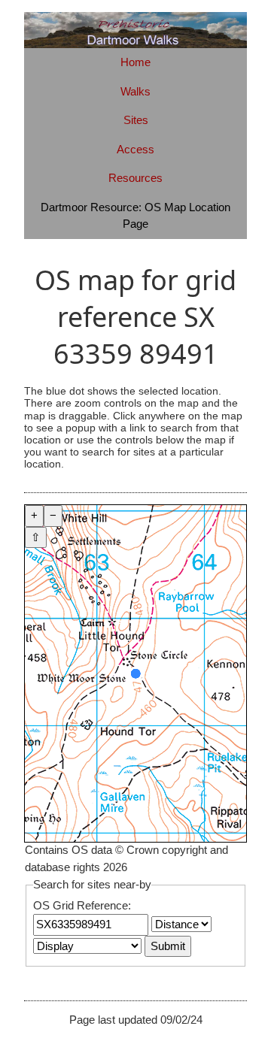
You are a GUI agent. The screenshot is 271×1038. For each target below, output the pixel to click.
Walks (135, 91)
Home (135, 62)
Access (135, 149)
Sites (135, 119)
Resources (135, 177)
